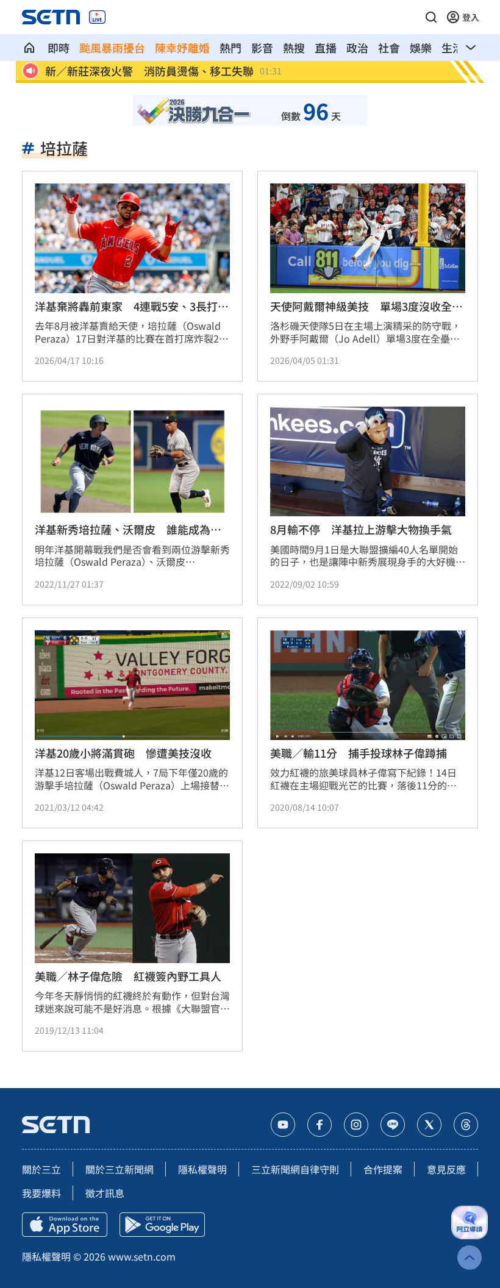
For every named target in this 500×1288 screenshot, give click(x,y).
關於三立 (41, 1169)
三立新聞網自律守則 (295, 1169)
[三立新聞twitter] (429, 1124)
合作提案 (382, 1169)
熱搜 (294, 47)
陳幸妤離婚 (182, 47)
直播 (326, 47)
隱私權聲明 (202, 1169)
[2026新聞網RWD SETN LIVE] (97, 17)
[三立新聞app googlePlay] (162, 1224)
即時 (59, 47)
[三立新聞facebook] (319, 1124)
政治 (357, 47)
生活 (452, 47)
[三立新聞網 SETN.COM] (29, 47)
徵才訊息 (104, 1193)
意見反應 (446, 1169)
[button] (431, 17)
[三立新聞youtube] (283, 1124)
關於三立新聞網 (119, 1169)
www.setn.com (142, 1256)
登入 (470, 17)
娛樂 (421, 47)
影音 (262, 47)
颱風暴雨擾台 (112, 47)
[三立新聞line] (392, 1124)
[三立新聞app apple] (64, 1224)
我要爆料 (41, 1193)
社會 (389, 47)
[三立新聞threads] (465, 1124)
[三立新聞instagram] (356, 1124)
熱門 (230, 47)
